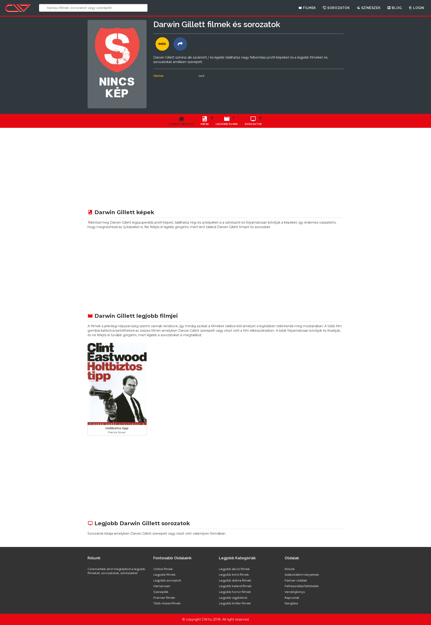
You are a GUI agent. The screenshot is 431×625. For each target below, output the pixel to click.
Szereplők (160, 592)
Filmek (309, 8)
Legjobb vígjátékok (233, 597)
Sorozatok (338, 8)
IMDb (162, 44)
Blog (396, 8)
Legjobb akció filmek (234, 569)
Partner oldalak (296, 580)
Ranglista (291, 603)
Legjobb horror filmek (235, 592)
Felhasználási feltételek (302, 586)
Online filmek (163, 569)
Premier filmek (164, 597)
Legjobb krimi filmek (234, 574)
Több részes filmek (167, 603)
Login (418, 8)
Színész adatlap (181, 124)
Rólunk (290, 569)
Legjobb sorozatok (167, 580)
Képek (206, 121)
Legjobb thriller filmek (235, 603)
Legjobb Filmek (227, 121)
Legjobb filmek (164, 574)
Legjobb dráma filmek (235, 580)
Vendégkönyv (295, 592)
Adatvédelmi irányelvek (302, 574)
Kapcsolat (292, 597)
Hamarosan (161, 586)
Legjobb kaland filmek (235, 586)
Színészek (370, 8)
